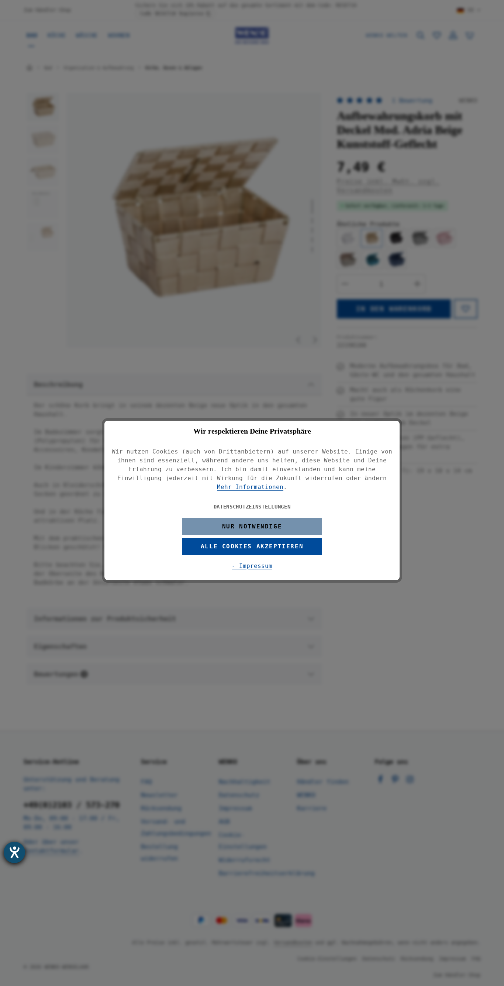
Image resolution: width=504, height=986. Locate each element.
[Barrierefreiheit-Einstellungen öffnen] (14, 852)
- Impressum (252, 565)
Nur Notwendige (252, 526)
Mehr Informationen (250, 486)
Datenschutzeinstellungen (252, 507)
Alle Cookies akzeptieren (252, 546)
